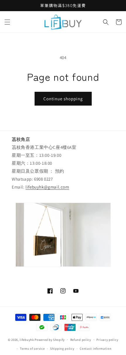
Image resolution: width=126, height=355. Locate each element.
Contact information (95, 348)
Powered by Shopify (50, 339)
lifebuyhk (27, 339)
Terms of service (32, 348)
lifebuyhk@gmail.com (47, 187)
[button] (7, 22)
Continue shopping (63, 98)
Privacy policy (107, 340)
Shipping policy (62, 348)
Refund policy (80, 340)
